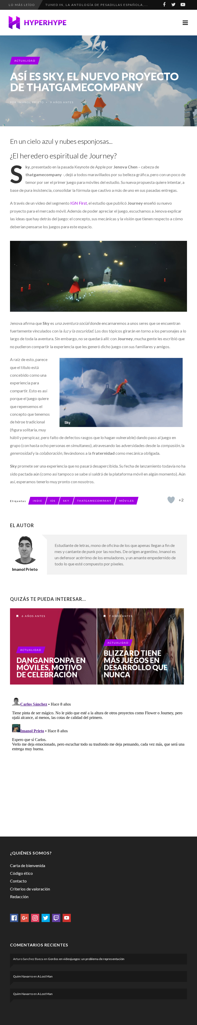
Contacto (18, 880)
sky (66, 500)
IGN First (78, 203)
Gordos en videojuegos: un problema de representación (86, 959)
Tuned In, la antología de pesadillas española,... (96, 2)
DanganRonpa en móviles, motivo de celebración (51, 667)
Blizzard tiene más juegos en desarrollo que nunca (136, 663)
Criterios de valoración (30, 888)
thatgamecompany (94, 500)
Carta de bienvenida (27, 865)
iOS (52, 500)
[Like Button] (171, 500)
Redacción (19, 896)
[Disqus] (98, 759)
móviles (126, 500)
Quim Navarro (23, 976)
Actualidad (24, 60)
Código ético (21, 873)
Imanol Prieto (31, 102)
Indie (37, 500)
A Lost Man (45, 976)
